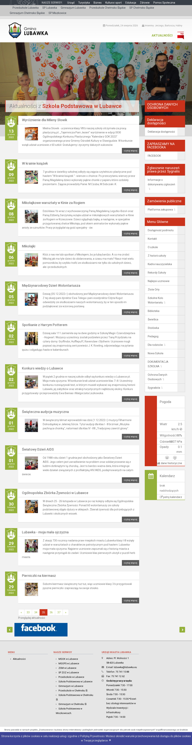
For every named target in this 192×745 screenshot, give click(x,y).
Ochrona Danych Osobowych (157, 377)
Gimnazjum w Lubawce (70, 686)
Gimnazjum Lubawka (73, 7)
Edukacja (130, 2)
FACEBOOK (154, 155)
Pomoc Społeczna (164, 2)
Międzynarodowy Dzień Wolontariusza (51, 285)
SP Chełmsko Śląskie (141, 7)
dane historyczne (171, 463)
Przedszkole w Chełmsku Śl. (73, 690)
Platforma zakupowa (160, 209)
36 (51, 612)
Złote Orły (154, 289)
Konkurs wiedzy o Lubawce (42, 368)
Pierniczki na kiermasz (39, 576)
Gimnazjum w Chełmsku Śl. (72, 704)
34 (35, 612)
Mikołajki (28, 246)
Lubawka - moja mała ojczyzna (45, 532)
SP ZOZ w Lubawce (68, 672)
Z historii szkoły (157, 255)
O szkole (153, 247)
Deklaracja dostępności (161, 131)
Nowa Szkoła (155, 353)
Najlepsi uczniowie (159, 281)
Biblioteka (153, 310)
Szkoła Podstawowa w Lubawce (75, 681)
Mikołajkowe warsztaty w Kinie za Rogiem (53, 203)
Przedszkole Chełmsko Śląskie (107, 7)
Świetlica (153, 319)
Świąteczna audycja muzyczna (45, 412)
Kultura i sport (113, 2)
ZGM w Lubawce (67, 668)
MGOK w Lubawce (68, 659)
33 (28, 612)
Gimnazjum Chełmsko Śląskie (27, 12)
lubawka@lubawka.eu (125, 667)
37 (58, 612)
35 (43, 612)
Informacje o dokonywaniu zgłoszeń (161, 182)
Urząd (70, 2)
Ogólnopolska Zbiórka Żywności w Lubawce (55, 493)
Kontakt (152, 238)
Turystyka (84, 2)
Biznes (98, 2)
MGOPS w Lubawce (68, 663)
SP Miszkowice (57, 12)
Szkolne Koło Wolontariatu (155, 300)
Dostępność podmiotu (161, 230)
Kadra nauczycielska (160, 264)
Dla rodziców (155, 344)
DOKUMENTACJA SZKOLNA (158, 364)
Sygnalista (154, 387)
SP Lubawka (49, 7)
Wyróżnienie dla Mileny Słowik (44, 120)
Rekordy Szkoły (157, 272)
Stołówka (153, 327)
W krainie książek (35, 163)
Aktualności (162, 35)
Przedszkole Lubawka (26, 7)
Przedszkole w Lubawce (71, 677)
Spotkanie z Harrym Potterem (44, 325)
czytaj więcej (130, 150)
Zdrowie (145, 2)
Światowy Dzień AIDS (38, 449)
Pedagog (153, 336)
